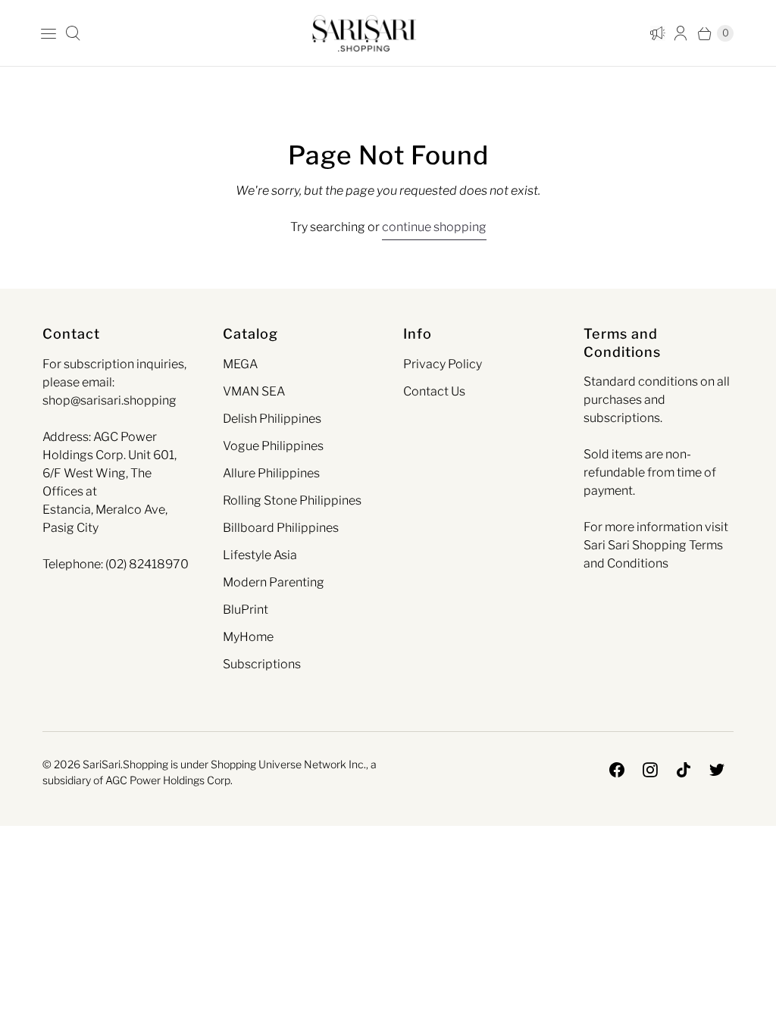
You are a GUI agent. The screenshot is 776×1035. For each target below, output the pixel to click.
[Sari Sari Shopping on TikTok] (683, 769)
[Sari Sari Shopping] (364, 33)
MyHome (248, 637)
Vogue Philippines (273, 446)
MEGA (240, 364)
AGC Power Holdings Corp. (169, 780)
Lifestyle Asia (260, 555)
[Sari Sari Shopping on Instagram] (650, 769)
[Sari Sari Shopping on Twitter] (717, 769)
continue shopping (434, 227)
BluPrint (245, 609)
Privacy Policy (442, 364)
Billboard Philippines (281, 528)
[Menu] (48, 33)
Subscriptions (262, 664)
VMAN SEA (254, 391)
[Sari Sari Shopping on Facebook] (617, 769)
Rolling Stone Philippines (292, 500)
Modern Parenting (273, 582)
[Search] (73, 33)
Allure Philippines (271, 473)
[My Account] (654, 33)
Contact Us (434, 391)
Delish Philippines (272, 418)
